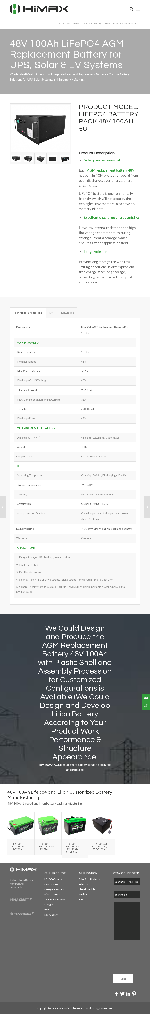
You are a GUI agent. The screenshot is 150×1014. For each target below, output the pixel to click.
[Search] (129, 9)
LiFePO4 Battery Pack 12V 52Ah (46, 847)
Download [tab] (67, 312)
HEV (81, 899)
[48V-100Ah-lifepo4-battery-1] (28, 158)
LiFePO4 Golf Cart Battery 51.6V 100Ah (99, 847)
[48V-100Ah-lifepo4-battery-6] (40, 128)
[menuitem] (129, 9)
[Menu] (138, 9)
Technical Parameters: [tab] (28, 312)
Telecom (83, 884)
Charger (48, 904)
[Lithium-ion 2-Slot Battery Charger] (3, 507)
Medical (83, 894)
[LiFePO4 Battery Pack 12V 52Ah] (48, 825)
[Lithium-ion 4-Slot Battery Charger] (147, 507)
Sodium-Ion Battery (54, 899)
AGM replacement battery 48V (110, 170)
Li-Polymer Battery (54, 889)
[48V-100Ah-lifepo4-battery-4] (52, 158)
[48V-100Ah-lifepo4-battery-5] (40, 158)
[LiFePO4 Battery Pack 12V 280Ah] (20, 825)
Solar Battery (51, 914)
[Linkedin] (128, 993)
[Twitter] (122, 993)
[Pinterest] (134, 993)
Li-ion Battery (51, 884)
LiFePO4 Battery (53, 879)
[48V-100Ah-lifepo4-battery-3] (65, 158)
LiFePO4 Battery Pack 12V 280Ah (19, 847)
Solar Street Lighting (89, 879)
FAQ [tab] (52, 312)
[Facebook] (116, 993)
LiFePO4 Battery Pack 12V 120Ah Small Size (73, 848)
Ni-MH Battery (52, 894)
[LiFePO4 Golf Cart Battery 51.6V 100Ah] (101, 825)
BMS (46, 909)
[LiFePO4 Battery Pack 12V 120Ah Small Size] (75, 825)
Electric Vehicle (87, 889)
